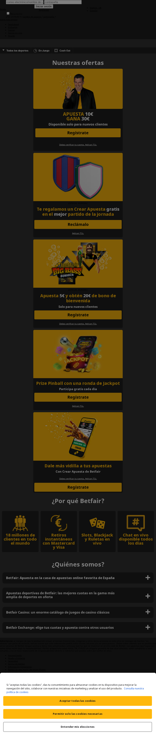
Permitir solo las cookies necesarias (77, 714)
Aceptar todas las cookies (77, 701)
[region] (78, 704)
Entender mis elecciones (77, 727)
